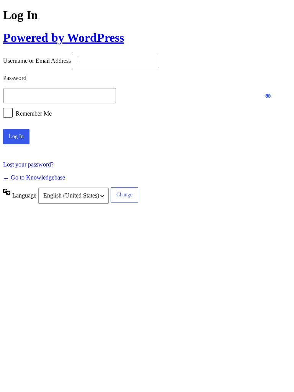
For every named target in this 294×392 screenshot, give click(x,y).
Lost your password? (28, 164)
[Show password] (268, 95)
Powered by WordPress (63, 37)
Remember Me (34, 113)
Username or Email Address (37, 61)
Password (14, 78)
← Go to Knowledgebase (34, 177)
